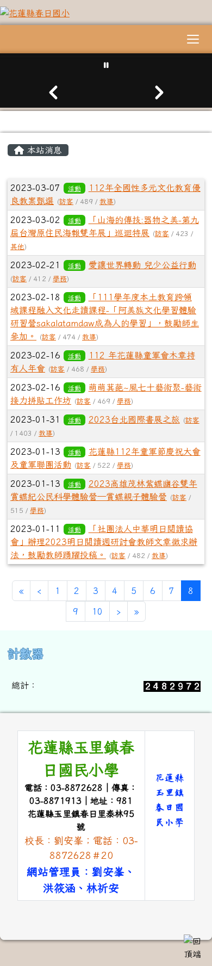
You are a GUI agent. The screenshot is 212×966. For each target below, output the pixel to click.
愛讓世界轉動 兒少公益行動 (142, 265)
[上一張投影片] (53, 92)
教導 (106, 201)
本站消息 (43, 150)
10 (97, 611)
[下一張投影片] (159, 92)
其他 (17, 246)
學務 (60, 278)
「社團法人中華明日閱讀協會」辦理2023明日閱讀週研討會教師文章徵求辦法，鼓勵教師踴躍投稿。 (103, 541)
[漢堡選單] (193, 39)
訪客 (66, 201)
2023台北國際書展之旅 (134, 419)
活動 (74, 188)
